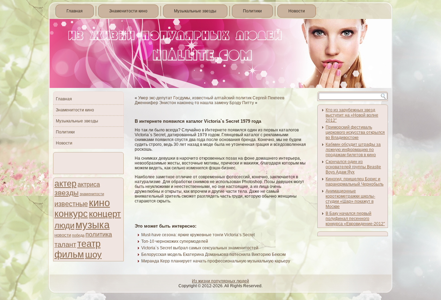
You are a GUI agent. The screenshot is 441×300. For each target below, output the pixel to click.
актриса (89, 184)
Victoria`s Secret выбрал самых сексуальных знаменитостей (199, 248)
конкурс (71, 214)
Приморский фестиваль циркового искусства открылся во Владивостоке (355, 132)
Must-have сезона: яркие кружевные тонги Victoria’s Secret (198, 234)
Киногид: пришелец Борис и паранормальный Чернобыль (354, 182)
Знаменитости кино (128, 11)
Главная (74, 11)
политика (98, 234)
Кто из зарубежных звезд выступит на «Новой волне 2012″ (352, 115)
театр (89, 243)
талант (65, 244)
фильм (69, 254)
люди (64, 225)
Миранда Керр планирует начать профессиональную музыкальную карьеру (215, 261)
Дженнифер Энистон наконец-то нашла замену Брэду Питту (194, 102)
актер (65, 183)
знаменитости (92, 194)
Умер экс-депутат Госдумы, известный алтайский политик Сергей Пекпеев (211, 98)
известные (71, 204)
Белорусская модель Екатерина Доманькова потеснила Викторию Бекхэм (213, 254)
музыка (92, 224)
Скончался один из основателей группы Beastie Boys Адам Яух (353, 166)
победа (78, 235)
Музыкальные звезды (195, 11)
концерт (105, 214)
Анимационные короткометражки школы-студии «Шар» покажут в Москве (350, 199)
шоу (93, 254)
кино (99, 202)
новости (62, 235)
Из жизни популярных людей (220, 281)
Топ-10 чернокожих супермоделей (174, 241)
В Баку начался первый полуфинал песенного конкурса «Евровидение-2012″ (355, 218)
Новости (296, 11)
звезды (66, 193)
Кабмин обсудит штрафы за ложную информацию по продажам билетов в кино (353, 149)
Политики (252, 11)
